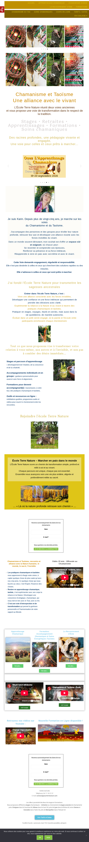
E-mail (46, 537)
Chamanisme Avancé (77, 3)
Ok (40, 837)
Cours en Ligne (63, 12)
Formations (81, 7)
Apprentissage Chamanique (51, 3)
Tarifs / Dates (80, 12)
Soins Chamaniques (43, 12)
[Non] (86, 835)
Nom (46, 529)
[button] (9, 36)
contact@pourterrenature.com (47, 796)
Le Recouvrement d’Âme (61, 7)
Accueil (31, 3)
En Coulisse (80, 16)
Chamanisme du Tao (21, 12)
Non (48, 837)
